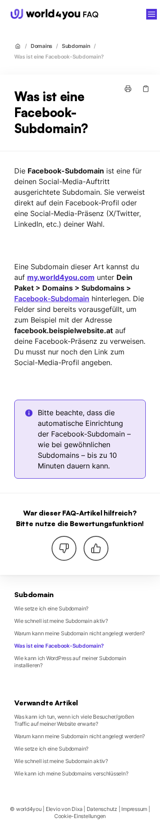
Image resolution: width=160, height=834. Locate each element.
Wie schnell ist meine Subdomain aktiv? (61, 621)
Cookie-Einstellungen (80, 816)
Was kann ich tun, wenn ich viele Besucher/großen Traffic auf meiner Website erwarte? (74, 720)
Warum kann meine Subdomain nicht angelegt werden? (79, 633)
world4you (128, 14)
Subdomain (76, 46)
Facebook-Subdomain (51, 298)
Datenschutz (102, 809)
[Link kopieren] (146, 89)
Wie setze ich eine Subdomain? (51, 608)
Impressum (134, 809)
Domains (41, 46)
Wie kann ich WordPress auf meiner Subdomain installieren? (70, 662)
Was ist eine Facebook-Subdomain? (59, 56)
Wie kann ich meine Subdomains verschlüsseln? (71, 773)
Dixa (77, 809)
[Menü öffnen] (151, 14)
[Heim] (54, 14)
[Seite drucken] (128, 89)
